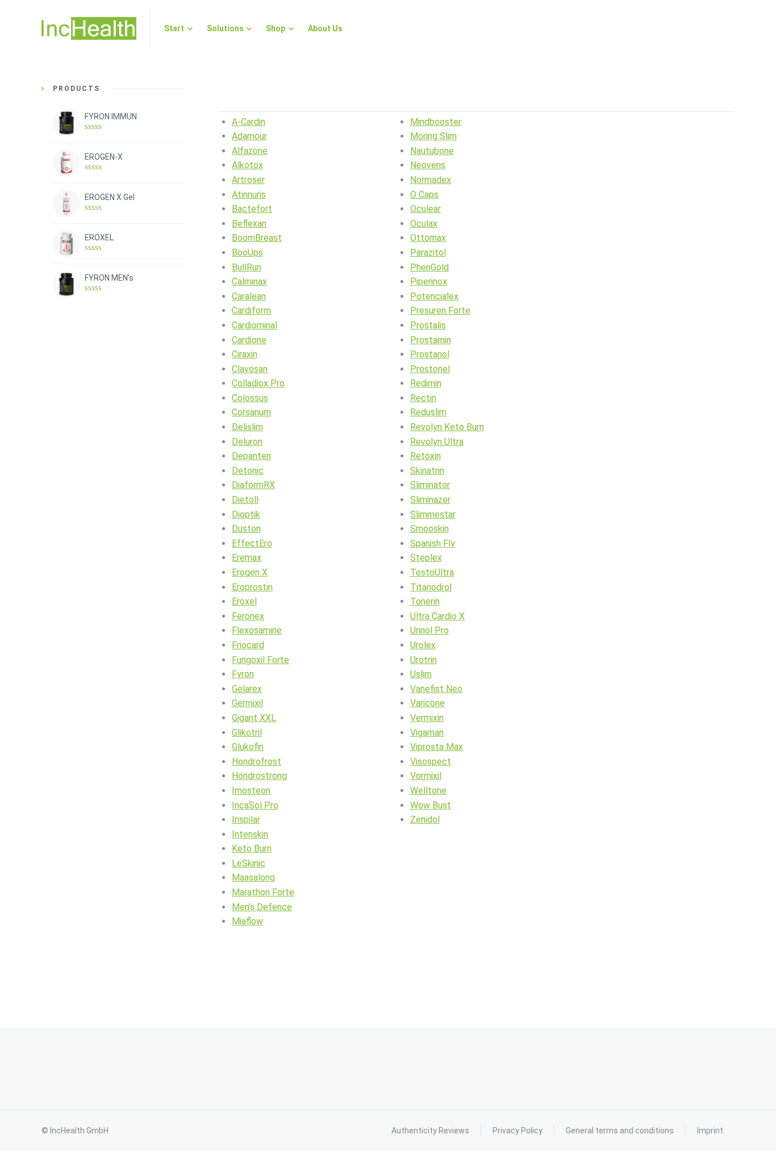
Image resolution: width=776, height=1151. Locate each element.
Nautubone (432, 150)
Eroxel (244, 601)
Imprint (710, 1130)
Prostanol (429, 354)
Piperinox (428, 281)
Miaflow (247, 921)
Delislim (247, 427)
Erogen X (250, 572)
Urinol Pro (429, 630)
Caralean (249, 296)
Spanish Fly (432, 543)
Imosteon (251, 790)
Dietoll (245, 499)
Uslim (421, 674)
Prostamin (430, 340)
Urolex (423, 645)
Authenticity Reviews (430, 1130)
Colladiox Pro (258, 383)
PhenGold (429, 267)
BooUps (247, 252)
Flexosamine (257, 630)
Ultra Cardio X (437, 616)
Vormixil (425, 775)
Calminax (249, 281)
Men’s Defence (262, 907)
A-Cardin (248, 121)
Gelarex (247, 688)
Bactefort (252, 208)
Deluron (247, 441)
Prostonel (430, 369)
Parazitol (428, 252)
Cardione (249, 340)
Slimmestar (433, 514)
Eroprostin (252, 587)
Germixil (247, 703)
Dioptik (246, 514)
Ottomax (428, 237)
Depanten (251, 456)
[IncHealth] (88, 28)
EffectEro (252, 543)
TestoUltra (432, 572)
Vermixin (427, 717)
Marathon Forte (263, 892)
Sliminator (430, 484)
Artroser (248, 179)
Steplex (426, 557)
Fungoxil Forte (260, 659)
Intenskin (250, 834)
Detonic (248, 470)
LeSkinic (248, 863)
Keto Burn (252, 848)
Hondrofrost (256, 761)
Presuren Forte (440, 310)
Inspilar (246, 819)
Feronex (248, 616)
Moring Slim (433, 136)
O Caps (424, 194)
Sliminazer (430, 499)
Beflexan (249, 223)
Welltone (428, 790)
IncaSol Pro (255, 805)
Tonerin (425, 601)
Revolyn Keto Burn (447, 427)
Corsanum (251, 412)
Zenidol (425, 819)
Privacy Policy (518, 1130)
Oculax (423, 223)
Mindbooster (435, 121)
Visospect (430, 761)
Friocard (248, 645)
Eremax (246, 557)
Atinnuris (249, 194)
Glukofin (248, 746)
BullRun (246, 267)
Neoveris (427, 165)
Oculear (425, 208)
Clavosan (250, 369)
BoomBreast (257, 237)
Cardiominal (254, 325)
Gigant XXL (254, 717)
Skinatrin (427, 470)
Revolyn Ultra (437, 441)
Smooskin (429, 528)
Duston (246, 528)
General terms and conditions (620, 1130)
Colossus (250, 398)
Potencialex (434, 296)
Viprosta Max (436, 746)
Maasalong (253, 877)
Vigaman (427, 732)
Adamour (249, 136)
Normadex (430, 179)
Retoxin (425, 456)
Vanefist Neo (436, 688)
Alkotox (247, 165)
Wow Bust (430, 805)
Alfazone (250, 150)
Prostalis (428, 325)
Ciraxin (244, 354)
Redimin (425, 383)
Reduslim (428, 412)
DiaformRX (253, 484)
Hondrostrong (259, 775)
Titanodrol (431, 587)
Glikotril (247, 732)
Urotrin (423, 659)
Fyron (243, 674)
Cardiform (251, 310)
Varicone (427, 703)
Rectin (423, 398)
